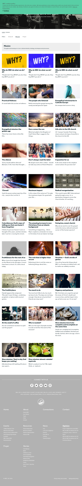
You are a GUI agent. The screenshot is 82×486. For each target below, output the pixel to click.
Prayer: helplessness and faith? (70, 428)
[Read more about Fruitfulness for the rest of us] (14, 248)
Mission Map (26, 434)
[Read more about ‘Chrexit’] (14, 181)
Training (45, 436)
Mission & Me (26, 458)
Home (3, 32)
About (25, 409)
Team (24, 416)
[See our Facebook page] (31, 385)
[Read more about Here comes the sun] (41, 120)
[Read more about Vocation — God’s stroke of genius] (67, 248)
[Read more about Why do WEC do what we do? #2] (41, 61)
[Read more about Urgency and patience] (67, 281)
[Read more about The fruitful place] (14, 281)
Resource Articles (27, 430)
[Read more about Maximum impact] (41, 181)
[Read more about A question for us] (67, 151)
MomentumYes (7, 440)
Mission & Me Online (9, 430)
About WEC (26, 412)
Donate (25, 420)
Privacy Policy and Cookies (60, 478)
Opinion (66, 426)
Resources (27, 426)
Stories (26, 446)
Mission (17, 36)
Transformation (47, 438)
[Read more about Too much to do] (41, 281)
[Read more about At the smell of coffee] (14, 313)
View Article (6, 66)
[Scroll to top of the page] (41, 402)
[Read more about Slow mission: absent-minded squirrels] (41, 350)
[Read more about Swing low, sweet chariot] (67, 214)
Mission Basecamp (27, 428)
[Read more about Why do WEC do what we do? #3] (14, 61)
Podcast (45, 432)
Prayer (24, 36)
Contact (66, 409)
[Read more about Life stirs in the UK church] (67, 120)
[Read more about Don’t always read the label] (41, 151)
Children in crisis (27, 452)
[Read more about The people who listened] (41, 91)
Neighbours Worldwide (28, 460)
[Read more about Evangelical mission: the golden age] (14, 120)
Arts (44, 428)
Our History (26, 414)
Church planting (27, 454)
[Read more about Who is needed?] (41, 313)
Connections (48, 409)
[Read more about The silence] (14, 151)
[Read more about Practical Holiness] (14, 91)
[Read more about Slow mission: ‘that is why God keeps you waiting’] (14, 350)
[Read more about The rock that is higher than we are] (41, 248)
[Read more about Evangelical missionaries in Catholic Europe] (67, 91)
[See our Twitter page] (36, 385)
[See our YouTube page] (45, 385)
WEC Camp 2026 (8, 438)
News (45, 426)
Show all (10, 36)
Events (6, 426)
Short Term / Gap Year (28, 464)
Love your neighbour (48, 430)
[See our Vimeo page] (41, 385)
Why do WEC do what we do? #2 (70, 436)
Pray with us (46, 434)
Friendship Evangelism (28, 456)
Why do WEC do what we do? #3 (70, 430)
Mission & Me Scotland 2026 (10, 432)
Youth (24, 466)
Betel (24, 450)
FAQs (24, 418)
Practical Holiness (67, 440)
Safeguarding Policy (73, 478)
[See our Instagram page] (50, 385)
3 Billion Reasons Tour (9, 428)
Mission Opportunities (28, 432)
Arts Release (26, 449)
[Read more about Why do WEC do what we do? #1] (67, 61)
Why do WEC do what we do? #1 (70, 438)
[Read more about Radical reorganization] (67, 181)
